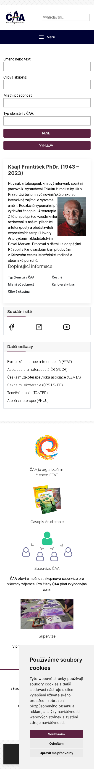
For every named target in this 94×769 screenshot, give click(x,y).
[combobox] (47, 84)
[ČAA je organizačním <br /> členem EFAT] (47, 447)
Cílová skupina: (15, 77)
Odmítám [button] (56, 743)
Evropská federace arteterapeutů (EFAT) (39, 362)
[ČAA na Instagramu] (39, 327)
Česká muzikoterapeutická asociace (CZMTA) (44, 377)
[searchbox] (6, 84)
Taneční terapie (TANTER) (27, 393)
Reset (47, 133)
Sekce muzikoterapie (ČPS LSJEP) (35, 385)
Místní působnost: (17, 95)
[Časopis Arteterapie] (47, 500)
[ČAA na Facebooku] (11, 327)
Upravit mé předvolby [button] (56, 753)
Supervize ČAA (47, 568)
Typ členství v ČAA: (18, 113)
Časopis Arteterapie (47, 522)
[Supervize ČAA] (47, 546)
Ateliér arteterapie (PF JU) (28, 400)
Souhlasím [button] (56, 734)
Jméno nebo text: (17, 59)
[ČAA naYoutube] (67, 327)
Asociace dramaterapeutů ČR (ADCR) (37, 369)
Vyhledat (47, 145)
